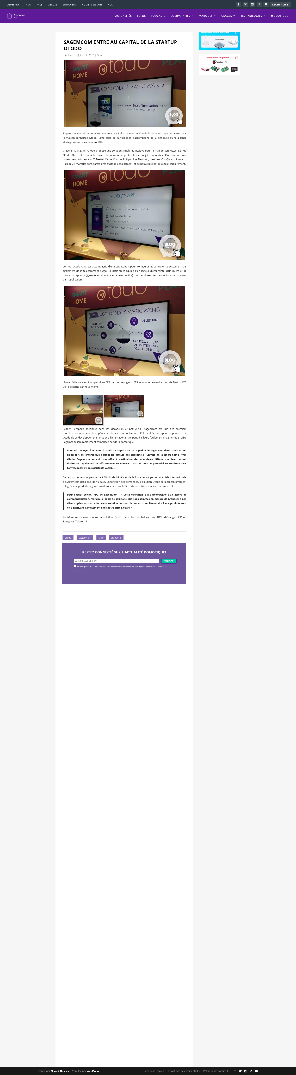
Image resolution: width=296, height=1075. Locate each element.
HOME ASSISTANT (92, 4)
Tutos (141, 15)
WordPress (93, 1071)
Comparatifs (180, 15)
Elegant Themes (60, 1071)
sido (101, 537)
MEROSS (52, 4)
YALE (39, 4)
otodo (68, 537)
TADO (27, 4)
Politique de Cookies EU (216, 1071)
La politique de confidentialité (183, 1071)
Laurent (72, 55)
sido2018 (116, 537)
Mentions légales (154, 1071)
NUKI (111, 4)
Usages (226, 15)
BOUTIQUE (280, 15)
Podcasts (158, 15)
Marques (206, 15)
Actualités (123, 15)
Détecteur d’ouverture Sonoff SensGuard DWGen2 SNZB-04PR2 (120, 913)
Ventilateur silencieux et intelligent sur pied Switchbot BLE (116, 1031)
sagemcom (85, 537)
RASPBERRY (12, 4)
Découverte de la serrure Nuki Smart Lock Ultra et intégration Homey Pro (121, 678)
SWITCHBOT (69, 4)
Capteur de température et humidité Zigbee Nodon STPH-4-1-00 (121, 796)
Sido (99, 55)
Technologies (251, 15)
